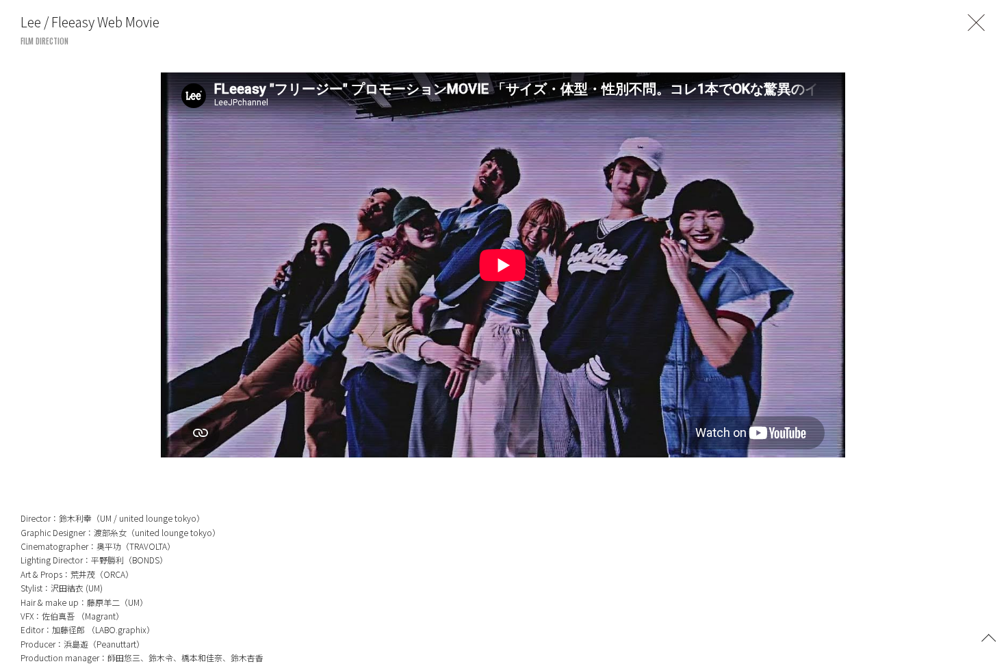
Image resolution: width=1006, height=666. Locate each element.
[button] (989, 636)
